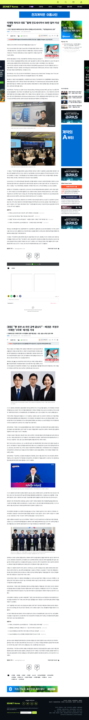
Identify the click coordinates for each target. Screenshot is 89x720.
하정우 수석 (20, 677)
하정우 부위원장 (29, 677)
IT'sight (59, 6)
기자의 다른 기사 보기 (53, 248)
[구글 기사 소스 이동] (43, 36)
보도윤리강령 (79, 702)
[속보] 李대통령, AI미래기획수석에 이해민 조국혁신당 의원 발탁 (24, 631)
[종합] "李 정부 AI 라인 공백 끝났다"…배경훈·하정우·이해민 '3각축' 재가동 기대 (28, 219)
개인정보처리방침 (56, 702)
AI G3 (50, 677)
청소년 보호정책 (68, 702)
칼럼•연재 (69, 6)
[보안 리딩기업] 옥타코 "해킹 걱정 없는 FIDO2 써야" (21, 216)
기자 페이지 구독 (24, 35)
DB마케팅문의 (75, 700)
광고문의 (69, 700)
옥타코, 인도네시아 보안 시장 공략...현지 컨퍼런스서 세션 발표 (23, 213)
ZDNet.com (14, 709)
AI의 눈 (50, 6)
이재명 (13, 675)
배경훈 (18, 675)
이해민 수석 (14, 679)
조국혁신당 (21, 679)
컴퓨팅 (8, 335)
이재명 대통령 (37, 677)
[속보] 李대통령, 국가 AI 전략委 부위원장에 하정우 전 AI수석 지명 (24, 634)
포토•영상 (79, 6)
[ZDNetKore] (12, 4)
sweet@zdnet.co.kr (20, 660)
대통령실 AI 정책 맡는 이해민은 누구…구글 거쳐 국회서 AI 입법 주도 (25, 628)
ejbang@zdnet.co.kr (20, 248)
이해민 (29, 675)
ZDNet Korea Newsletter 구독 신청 (13, 712)
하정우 (24, 675)
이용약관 (62, 702)
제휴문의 (80, 700)
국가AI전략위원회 (41, 675)
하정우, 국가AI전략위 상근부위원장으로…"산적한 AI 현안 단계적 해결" (26, 222)
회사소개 (65, 700)
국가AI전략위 (50, 675)
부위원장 (14, 677)
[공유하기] (50, 36)
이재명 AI (45, 677)
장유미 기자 (12, 340)
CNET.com (9, 709)
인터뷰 (8, 31)
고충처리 (74, 702)
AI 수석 (34, 675)
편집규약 (50, 702)
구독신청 (34, 712)
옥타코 (13, 268)
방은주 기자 (12, 36)
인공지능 (41, 6)
